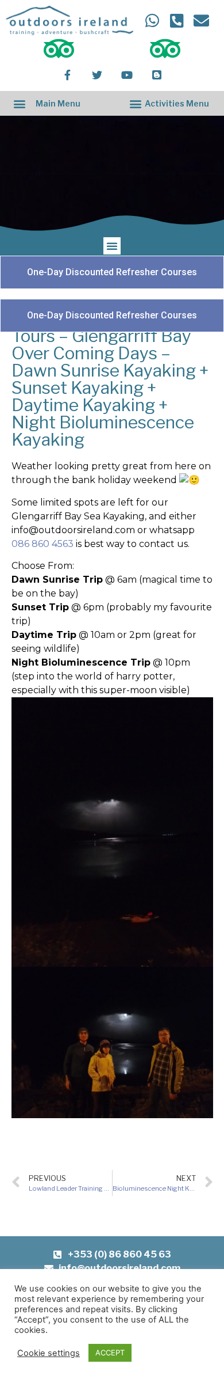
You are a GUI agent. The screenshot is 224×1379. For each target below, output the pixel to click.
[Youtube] (127, 74)
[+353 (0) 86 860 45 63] (176, 20)
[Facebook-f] (67, 74)
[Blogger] (156, 74)
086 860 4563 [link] (42, 543)
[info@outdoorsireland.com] (201, 20)
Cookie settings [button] (48, 1353)
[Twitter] (97, 74)
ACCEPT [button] (110, 1352)
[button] (19, 103)
